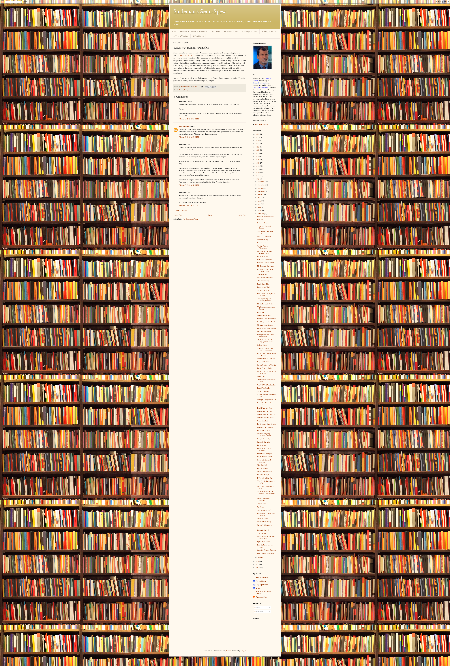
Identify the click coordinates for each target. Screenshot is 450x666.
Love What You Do (263, 388)
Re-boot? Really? (263, 475)
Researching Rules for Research (264, 449)
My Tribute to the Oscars (265, 266)
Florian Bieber (261, 581)
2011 (257, 561)
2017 (257, 163)
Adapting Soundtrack (250, 31)
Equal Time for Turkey (265, 368)
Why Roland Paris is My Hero (265, 232)
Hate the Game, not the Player (265, 546)
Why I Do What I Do (264, 236)
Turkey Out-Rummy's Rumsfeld (264, 526)
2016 (257, 166)
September (261, 191)
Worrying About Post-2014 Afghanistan (266, 537)
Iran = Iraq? (261, 312)
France (181, 90)
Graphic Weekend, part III (266, 414)
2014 (257, 172)
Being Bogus (261, 445)
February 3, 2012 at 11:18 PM (189, 185)
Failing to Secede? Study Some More (265, 336)
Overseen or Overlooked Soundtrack (193, 31)
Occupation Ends (262, 421)
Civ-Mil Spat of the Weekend (263, 499)
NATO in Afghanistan (180, 36)
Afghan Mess (261, 504)
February (261, 214)
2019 (257, 156)
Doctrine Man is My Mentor (266, 328)
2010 (257, 564)
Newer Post (178, 215)
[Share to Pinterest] (215, 87)
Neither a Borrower (263, 223)
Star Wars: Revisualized (265, 259)
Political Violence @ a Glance (263, 592)
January (260, 557)
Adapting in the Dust (269, 31)
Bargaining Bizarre (263, 430)
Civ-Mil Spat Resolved (264, 471)
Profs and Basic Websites (265, 216)
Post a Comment (181, 210)
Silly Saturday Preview (265, 277)
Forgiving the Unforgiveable (266, 424)
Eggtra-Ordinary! (263, 530)
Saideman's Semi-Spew (199, 11)
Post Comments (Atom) (190, 219)
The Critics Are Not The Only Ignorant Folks (265, 341)
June (259, 201)
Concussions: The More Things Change (265, 252)
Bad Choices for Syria (264, 453)
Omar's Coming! (262, 239)
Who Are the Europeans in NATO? (266, 482)
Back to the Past (262, 468)
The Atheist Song (263, 281)
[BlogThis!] (208, 87)
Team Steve (215, 31)
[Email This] (206, 87)
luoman (228, 651)
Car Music (260, 507)
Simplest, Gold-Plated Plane (266, 318)
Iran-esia (260, 220)
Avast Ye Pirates (262, 518)
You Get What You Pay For (266, 385)
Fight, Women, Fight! (264, 457)
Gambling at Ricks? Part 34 (266, 322)
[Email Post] (201, 87)
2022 (257, 147)
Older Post (242, 215)
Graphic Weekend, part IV (266, 411)
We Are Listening (263, 391)
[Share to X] (210, 87)
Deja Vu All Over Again (265, 362)
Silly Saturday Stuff (263, 510)
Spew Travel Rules (263, 541)
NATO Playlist (198, 36)
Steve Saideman (184, 126)
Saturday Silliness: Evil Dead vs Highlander (265, 349)
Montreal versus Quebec (265, 325)
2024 (257, 140)
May (259, 204)
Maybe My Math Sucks (265, 304)
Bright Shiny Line (263, 284)
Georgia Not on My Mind (265, 439)
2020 (257, 153)
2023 (257, 144)
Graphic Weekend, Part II (265, 417)
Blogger (243, 651)
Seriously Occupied (263, 442)
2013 (257, 176)
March (260, 210)
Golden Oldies (262, 345)
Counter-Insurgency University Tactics (264, 434)
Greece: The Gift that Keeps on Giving (266, 372)
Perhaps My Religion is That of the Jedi (266, 354)
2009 (257, 567)
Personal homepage (261, 124)
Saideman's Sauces (231, 31)
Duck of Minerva (262, 577)
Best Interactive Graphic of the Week (266, 294)
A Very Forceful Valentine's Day (266, 395)
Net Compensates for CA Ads (265, 487)
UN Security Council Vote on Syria (266, 514)
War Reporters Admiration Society (266, 308)
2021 (257, 150)
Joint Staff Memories (264, 331)
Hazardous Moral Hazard (265, 263)
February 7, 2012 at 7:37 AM (188, 205)
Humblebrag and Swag (264, 408)
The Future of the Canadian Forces (266, 381)
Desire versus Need (263, 287)
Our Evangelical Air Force (266, 358)
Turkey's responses (186, 55)
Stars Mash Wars (262, 274)
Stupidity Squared (263, 290)
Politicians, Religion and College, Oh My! (265, 270)
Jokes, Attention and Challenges (264, 461)
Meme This (261, 376)
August (260, 194)
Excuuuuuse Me (262, 256)
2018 (257, 159)
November (261, 185)
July (259, 197)
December (261, 182)
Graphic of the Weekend (265, 427)
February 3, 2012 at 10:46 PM (189, 119)
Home (174, 31)
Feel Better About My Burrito (264, 404)
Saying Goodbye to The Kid (266, 365)
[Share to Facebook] (213, 87)
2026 (257, 134)
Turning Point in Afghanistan (262, 247)
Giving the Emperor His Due (266, 399)
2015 (257, 169)
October (260, 188)
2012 (257, 179)
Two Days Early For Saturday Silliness (264, 300)
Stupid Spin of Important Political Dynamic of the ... (266, 493)
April (260, 207)
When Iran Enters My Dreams (264, 227)
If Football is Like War (265, 478)
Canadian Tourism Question (266, 550)
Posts (258, 607)
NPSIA (258, 588)
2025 (257, 137)
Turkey (186, 90)
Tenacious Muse (261, 597)
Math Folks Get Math (264, 315)
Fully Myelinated (262, 584)
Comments (259, 611)
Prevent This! (261, 243)
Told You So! (261, 533)
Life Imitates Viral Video (265, 553)
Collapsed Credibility (264, 522)
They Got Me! (262, 465)
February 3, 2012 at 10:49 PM (189, 137)
